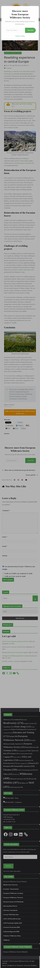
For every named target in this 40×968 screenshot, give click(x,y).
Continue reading (20, 36)
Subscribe (30, 30)
